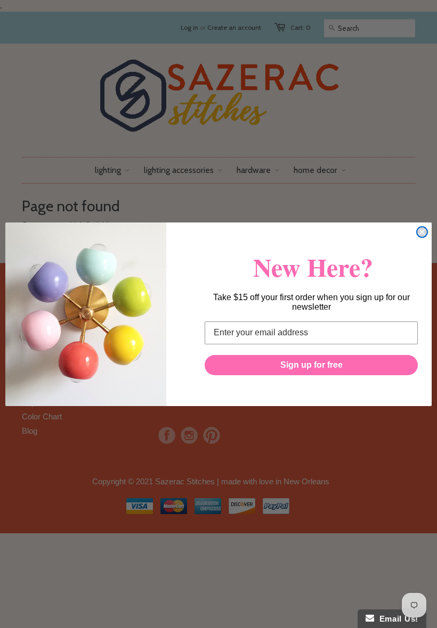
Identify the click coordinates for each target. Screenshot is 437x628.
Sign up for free (311, 364)
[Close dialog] (422, 232)
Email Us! (396, 618)
